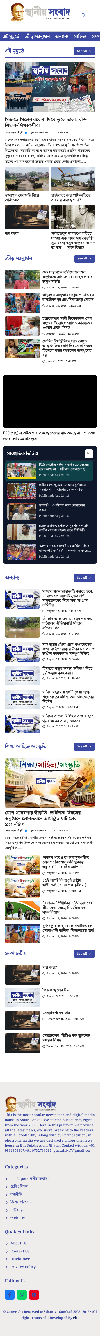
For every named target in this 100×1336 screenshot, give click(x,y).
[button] (83, 16)
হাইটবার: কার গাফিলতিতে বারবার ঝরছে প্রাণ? (70, 198)
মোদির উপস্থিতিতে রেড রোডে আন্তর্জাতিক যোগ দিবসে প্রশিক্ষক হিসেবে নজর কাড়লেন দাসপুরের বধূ (67, 348)
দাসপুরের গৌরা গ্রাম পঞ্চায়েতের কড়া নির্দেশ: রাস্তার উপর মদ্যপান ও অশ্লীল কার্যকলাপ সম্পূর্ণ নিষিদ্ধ (68, 649)
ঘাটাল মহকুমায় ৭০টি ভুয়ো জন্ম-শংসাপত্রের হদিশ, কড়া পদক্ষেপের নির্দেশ (68, 697)
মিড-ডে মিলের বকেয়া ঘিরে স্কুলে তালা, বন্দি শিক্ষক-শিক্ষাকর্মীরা (46, 122)
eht (76, 1317)
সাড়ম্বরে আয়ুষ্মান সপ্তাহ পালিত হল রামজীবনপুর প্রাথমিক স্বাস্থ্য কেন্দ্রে (68, 297)
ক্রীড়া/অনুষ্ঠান (37, 36)
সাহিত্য (80, 36)
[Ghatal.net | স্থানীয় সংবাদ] (41, 12)
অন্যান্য (61, 36)
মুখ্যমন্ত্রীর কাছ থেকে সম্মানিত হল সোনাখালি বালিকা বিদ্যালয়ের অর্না (68, 928)
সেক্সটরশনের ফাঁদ (56, 1013)
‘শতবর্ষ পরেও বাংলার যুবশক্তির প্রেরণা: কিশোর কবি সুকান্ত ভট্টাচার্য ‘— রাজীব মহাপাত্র (65, 862)
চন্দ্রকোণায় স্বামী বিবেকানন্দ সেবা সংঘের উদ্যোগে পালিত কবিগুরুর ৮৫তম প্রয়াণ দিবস (67, 323)
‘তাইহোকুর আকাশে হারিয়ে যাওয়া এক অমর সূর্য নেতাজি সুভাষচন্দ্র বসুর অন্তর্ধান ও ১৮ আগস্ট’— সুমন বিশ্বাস (73, 241)
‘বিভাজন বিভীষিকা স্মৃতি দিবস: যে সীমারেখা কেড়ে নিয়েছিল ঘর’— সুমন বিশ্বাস (67, 908)
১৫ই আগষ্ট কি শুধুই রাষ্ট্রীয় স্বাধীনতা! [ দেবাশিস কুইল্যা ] (64, 883)
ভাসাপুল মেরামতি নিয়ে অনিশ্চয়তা (22, 198)
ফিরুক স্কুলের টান (55, 990)
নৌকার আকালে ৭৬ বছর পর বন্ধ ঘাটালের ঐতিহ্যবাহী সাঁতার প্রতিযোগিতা (67, 623)
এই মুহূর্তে (11, 36)
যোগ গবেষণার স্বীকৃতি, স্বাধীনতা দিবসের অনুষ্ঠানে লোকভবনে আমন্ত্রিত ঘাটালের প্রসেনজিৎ (43, 818)
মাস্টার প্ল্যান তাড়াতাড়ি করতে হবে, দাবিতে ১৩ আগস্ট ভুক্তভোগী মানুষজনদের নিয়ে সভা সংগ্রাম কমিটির (67, 599)
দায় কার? (12, 234)
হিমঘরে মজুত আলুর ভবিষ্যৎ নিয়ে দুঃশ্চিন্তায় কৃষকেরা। (67, 671)
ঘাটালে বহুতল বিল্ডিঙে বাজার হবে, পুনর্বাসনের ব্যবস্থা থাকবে (68, 718)
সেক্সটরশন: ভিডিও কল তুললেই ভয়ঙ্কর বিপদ (66, 1038)
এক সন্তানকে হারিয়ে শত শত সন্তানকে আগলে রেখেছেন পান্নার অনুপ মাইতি (67, 277)
